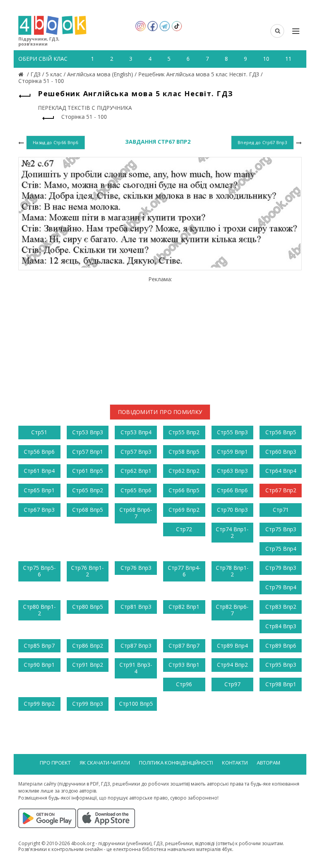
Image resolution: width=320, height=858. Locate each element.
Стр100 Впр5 (136, 703)
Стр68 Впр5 (87, 509)
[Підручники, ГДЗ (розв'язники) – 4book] (21, 74)
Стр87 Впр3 (136, 645)
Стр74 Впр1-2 (232, 532)
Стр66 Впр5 (184, 490)
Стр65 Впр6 (136, 490)
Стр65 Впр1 (39, 490)
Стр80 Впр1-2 (39, 610)
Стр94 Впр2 (232, 664)
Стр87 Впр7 (184, 645)
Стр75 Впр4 (280, 548)
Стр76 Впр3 (136, 567)
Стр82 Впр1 (184, 606)
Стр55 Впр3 (232, 432)
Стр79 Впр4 (280, 587)
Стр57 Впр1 (87, 451)
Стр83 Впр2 (280, 606)
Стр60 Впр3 (280, 451)
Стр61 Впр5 (87, 470)
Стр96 (184, 684)
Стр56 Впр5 (280, 432)
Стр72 (184, 529)
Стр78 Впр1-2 (232, 571)
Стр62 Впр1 (136, 470)
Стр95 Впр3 (280, 664)
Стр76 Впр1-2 (87, 571)
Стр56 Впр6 (39, 451)
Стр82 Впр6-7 (232, 610)
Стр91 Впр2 (87, 664)
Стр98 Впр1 (280, 684)
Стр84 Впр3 (280, 626)
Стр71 (281, 509)
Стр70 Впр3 (232, 509)
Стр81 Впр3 (136, 606)
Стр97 (232, 684)
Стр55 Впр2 (184, 432)
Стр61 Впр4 (39, 470)
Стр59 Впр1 (232, 451)
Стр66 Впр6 (232, 490)
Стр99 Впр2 (39, 703)
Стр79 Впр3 (280, 567)
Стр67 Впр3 (39, 509)
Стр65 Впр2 (87, 490)
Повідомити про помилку (160, 412)
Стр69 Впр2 (184, 509)
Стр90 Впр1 (39, 664)
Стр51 (39, 432)
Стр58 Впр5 (184, 451)
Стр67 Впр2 (280, 490)
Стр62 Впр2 (184, 470)
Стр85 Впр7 (39, 645)
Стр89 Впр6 (280, 645)
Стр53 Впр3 (87, 432)
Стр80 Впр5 (87, 606)
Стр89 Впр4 (232, 645)
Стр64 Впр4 (280, 470)
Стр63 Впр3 (232, 470)
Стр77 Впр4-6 (184, 571)
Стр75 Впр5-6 (39, 571)
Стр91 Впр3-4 (135, 668)
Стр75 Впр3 (280, 529)
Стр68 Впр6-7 (135, 513)
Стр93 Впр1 (184, 664)
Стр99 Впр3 (87, 703)
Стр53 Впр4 (136, 432)
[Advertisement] (160, 337)
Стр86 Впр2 (87, 645)
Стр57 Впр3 (136, 451)
